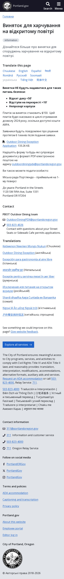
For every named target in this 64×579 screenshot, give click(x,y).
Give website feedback (24, 331)
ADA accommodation (15, 493)
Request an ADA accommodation (23, 378)
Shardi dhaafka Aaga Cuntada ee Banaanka (29, 297)
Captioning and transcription (20, 499)
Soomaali (36, 75)
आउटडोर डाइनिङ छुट (13, 270)
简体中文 (42, 80)
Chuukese (9, 71)
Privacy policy (11, 506)
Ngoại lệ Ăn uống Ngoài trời (20, 308)
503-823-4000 (11, 389)
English (23, 71)
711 (34, 382)
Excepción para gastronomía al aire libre (27, 259)
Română (8, 75)
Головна (8, 16)
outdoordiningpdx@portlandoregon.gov (37, 164)
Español (36, 71)
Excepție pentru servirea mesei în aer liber (28, 276)
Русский (22, 75)
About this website (14, 522)
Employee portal (13, 528)
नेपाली (48, 71)
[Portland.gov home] (16, 6)
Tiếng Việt (26, 80)
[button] (47, 6)
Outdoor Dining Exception (19, 253)
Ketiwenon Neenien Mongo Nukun (24, 246)
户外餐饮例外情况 (13, 314)
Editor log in (10, 535)
